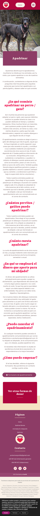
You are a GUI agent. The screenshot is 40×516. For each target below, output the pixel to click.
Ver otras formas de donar (20, 393)
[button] (19, 375)
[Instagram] (15, 468)
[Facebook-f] (20, 468)
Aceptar (6, 513)
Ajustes (24, 513)
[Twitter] (24, 468)
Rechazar (15, 513)
